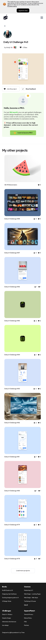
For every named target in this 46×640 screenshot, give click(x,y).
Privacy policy (12, 6)
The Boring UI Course (30, 601)
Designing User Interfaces (9, 594)
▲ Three (22, 632)
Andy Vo (9, 47)
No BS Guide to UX (7, 590)
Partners (26, 625)
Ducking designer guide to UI (10, 597)
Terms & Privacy (28, 614)
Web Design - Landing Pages (32, 594)
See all (26, 605)
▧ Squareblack (14, 632)
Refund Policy (28, 618)
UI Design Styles (6, 601)
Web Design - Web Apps (31, 597)
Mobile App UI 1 (28, 590)
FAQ (25, 621)
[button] (4, 26)
